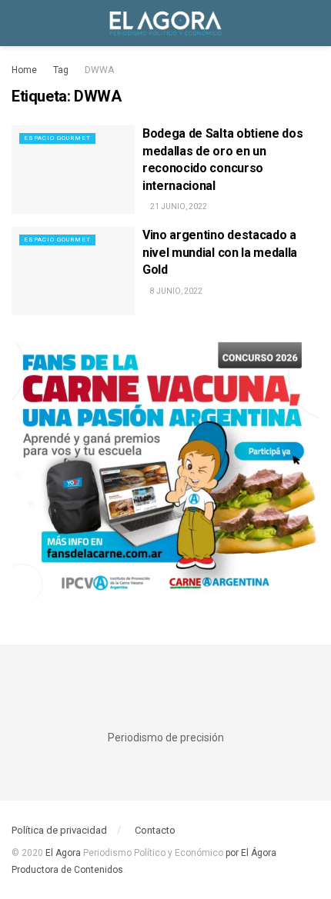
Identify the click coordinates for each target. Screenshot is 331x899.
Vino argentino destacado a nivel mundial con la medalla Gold (219, 252)
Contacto (155, 830)
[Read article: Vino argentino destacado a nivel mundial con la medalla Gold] (73, 271)
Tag (61, 70)
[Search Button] (312, 23)
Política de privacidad (59, 830)
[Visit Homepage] (165, 23)
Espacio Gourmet (57, 138)
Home (24, 70)
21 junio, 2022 (178, 206)
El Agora (64, 852)
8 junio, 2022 (175, 291)
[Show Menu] (18, 23)
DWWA (99, 70)
